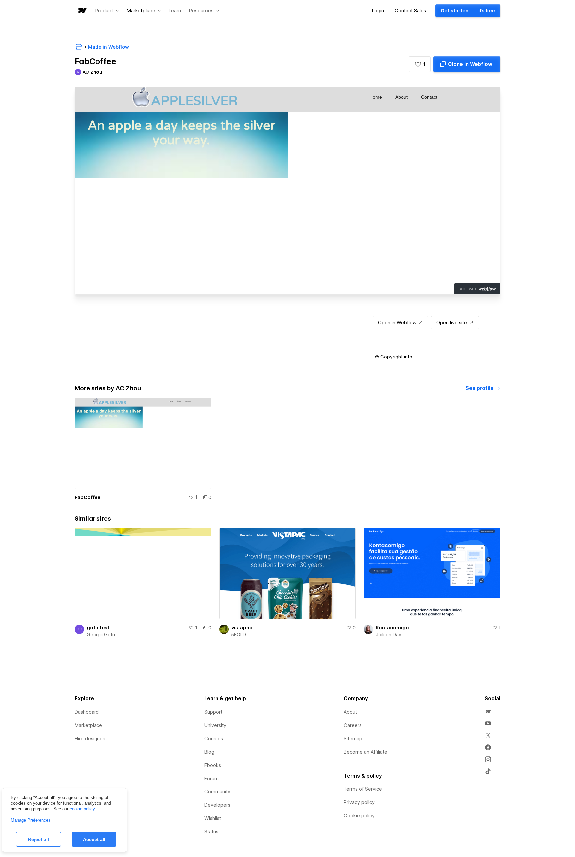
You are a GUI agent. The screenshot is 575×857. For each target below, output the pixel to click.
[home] (82, 11)
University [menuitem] (215, 725)
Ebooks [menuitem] (212, 765)
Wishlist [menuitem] (212, 818)
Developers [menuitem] (217, 805)
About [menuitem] (350, 712)
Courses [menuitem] (213, 738)
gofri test (98, 627)
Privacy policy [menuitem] (359, 802)
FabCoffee (87, 497)
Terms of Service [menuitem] (363, 789)
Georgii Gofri (101, 634)
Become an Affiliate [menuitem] (365, 752)
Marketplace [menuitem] (88, 725)
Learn (175, 11)
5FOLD (238, 634)
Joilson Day (388, 634)
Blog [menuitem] (209, 752)
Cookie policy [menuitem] (359, 815)
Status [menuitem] (211, 831)
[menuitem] (488, 711)
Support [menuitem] (213, 712)
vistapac (241, 627)
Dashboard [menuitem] (87, 712)
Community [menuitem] (217, 791)
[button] (107, 10)
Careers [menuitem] (353, 725)
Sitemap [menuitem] (353, 738)
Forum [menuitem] (211, 778)
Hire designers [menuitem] (91, 738)
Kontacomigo (392, 627)
